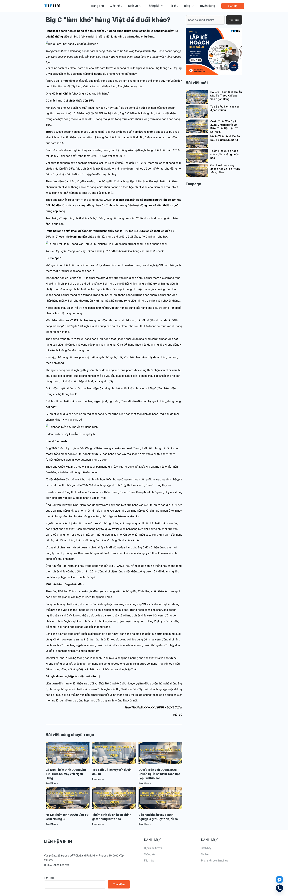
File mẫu (149, 860)
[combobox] (205, 20)
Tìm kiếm (49, 877)
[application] (139, 6)
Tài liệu (205, 854)
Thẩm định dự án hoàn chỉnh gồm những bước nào (224, 154)
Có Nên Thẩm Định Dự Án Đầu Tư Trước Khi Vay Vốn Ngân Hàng (66, 774)
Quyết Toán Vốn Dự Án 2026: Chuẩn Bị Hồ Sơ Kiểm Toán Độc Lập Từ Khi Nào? (159, 774)
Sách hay (206, 848)
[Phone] (279, 888)
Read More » (52, 783)
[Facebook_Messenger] (279, 879)
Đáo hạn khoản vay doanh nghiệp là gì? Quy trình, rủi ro (225, 169)
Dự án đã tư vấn (153, 848)
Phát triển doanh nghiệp (214, 860)
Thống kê (149, 854)
